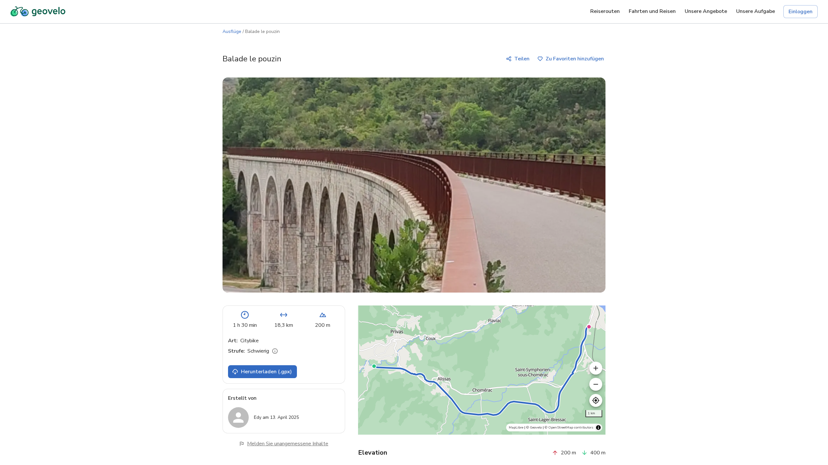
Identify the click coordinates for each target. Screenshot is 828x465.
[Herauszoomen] (595, 384)
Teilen (521, 58)
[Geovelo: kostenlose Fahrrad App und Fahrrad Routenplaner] (37, 11)
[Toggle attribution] (598, 427)
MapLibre (516, 427)
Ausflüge (232, 31)
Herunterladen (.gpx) (266, 371)
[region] (481, 370)
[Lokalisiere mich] (595, 400)
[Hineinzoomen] (595, 368)
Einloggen (800, 11)
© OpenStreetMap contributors (569, 427)
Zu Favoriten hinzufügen (575, 58)
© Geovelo (534, 427)
